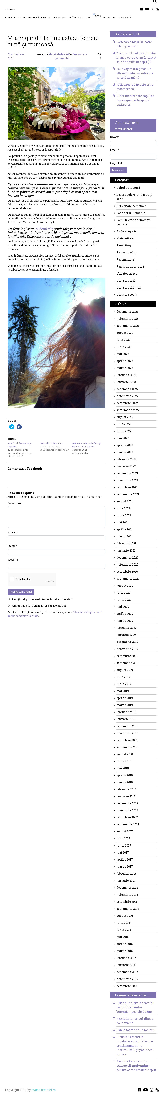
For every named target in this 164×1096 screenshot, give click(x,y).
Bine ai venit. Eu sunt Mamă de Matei (27, 17)
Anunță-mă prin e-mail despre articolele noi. (39, 605)
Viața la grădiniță (128, 287)
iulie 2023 (123, 340)
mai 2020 (122, 606)
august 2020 (124, 585)
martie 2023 (124, 368)
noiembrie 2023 (127, 319)
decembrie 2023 (127, 312)
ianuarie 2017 (126, 880)
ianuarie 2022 (126, 466)
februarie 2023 (126, 375)
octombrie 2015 (127, 986)
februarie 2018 (126, 789)
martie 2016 (124, 951)
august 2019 (124, 670)
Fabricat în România (130, 213)
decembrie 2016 (127, 887)
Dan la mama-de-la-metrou (135, 1030)
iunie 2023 (123, 347)
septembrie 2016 (127, 909)
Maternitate (125, 238)
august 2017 (124, 831)
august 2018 (124, 754)
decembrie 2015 (127, 972)
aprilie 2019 (124, 698)
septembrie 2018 (127, 747)
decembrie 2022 (127, 389)
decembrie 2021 (127, 473)
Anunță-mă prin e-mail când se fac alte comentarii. (43, 599)
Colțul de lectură (79, 17)
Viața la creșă (125, 280)
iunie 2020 (123, 599)
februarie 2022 (126, 459)
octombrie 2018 (127, 740)
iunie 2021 (123, 515)
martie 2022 (124, 452)
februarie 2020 (126, 628)
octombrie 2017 (127, 817)
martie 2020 (124, 621)
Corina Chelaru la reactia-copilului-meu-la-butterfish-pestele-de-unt (134, 1007)
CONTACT (10, 9)
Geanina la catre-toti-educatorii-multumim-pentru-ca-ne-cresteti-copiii (136, 1065)
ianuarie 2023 (126, 382)
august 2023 (124, 333)
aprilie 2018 (124, 775)
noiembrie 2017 (127, 810)
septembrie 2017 (127, 824)
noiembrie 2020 (127, 564)
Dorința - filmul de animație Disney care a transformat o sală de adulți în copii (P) (136, 57)
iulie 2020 (123, 592)
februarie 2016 (126, 958)
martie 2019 (124, 705)
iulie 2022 (123, 424)
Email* (114, 149)
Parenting (59, 17)
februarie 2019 (126, 712)
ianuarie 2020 (126, 635)
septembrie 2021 (127, 494)
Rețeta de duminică (130, 266)
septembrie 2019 (127, 663)
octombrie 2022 (127, 403)
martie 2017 (124, 866)
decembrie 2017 (127, 803)
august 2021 (124, 501)
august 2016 (124, 916)
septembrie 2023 (127, 326)
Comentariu (15, 503)
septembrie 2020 (127, 578)
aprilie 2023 (124, 361)
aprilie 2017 (124, 859)
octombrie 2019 (127, 656)
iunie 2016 (123, 930)
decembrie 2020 (127, 557)
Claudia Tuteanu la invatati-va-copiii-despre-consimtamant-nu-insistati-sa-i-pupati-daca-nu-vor (134, 1045)
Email (12, 546)
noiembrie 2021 (127, 480)
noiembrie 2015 (127, 979)
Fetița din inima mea (51, 443)
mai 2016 (122, 937)
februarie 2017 (126, 873)
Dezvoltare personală (117, 17)
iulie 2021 (123, 508)
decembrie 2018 (127, 726)
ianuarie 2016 (125, 965)
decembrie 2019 (127, 642)
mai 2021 (122, 522)
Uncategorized (126, 273)
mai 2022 (122, 438)
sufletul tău (44, 229)
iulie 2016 (123, 923)
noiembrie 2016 (127, 894)
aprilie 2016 (124, 944)
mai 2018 (122, 768)
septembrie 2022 (127, 410)
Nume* (114, 136)
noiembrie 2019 (127, 649)
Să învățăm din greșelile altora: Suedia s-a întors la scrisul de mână (134, 73)
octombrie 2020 (127, 571)
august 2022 (124, 417)
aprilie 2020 (124, 614)
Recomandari (125, 259)
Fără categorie (126, 231)
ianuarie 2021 (125, 550)
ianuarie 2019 (125, 719)
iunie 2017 (123, 845)
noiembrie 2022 (127, 396)
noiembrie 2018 (127, 733)
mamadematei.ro (43, 1090)
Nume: (13, 532)
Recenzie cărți (126, 252)
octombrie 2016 (127, 901)
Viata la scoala (126, 294)
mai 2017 (122, 852)
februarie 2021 (126, 543)
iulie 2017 (123, 838)
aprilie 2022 (124, 445)
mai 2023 (122, 354)
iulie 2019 (123, 677)
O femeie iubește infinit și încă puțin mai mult (86, 445)
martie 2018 (124, 782)
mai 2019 (122, 691)
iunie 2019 (123, 684)
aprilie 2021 (124, 529)
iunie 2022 (123, 431)
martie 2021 (124, 536)
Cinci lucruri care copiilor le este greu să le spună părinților (135, 100)
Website (13, 559)
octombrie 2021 (127, 487)
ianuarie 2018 (125, 796)
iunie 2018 (123, 761)
